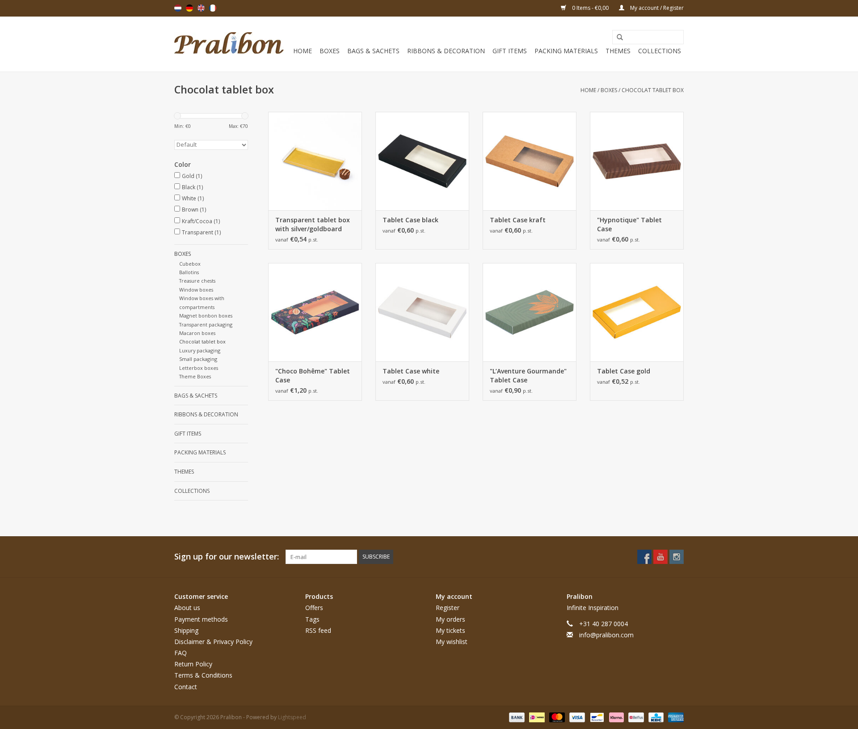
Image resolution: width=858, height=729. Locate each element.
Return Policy (193, 664)
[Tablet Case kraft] (529, 161)
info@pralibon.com (606, 635)
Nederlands (177, 8)
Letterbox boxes (198, 367)
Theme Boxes (195, 376)
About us (187, 607)
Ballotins (189, 272)
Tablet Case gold (623, 371)
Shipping (186, 630)
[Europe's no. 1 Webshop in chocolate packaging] (229, 44)
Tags (312, 619)
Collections (659, 51)
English (201, 8)
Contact (185, 686)
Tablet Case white (411, 371)
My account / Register (656, 8)
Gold (192, 176)
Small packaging (198, 359)
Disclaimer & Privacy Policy (213, 641)
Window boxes (196, 289)
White (193, 198)
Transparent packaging (205, 324)
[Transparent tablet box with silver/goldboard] (315, 161)
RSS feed (318, 630)
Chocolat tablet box (653, 90)
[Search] (616, 37)
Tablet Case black (410, 220)
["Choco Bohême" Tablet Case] (315, 312)
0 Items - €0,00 (590, 8)
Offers (314, 607)
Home (302, 51)
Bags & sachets (373, 51)
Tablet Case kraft (518, 220)
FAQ (180, 652)
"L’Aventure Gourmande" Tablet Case (528, 375)
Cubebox (190, 263)
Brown (194, 209)
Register (447, 607)
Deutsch (189, 8)
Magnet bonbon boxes (205, 315)
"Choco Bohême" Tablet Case (312, 375)
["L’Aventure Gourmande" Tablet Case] (529, 312)
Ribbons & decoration (446, 51)
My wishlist (451, 641)
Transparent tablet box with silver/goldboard (312, 224)
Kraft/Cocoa (201, 221)
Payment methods (201, 619)
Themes (618, 51)
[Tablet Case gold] (637, 312)
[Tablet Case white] (422, 312)
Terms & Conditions (203, 675)
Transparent (201, 232)
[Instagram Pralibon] (676, 557)
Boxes (330, 51)
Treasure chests (197, 280)
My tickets (450, 630)
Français (212, 8)
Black (192, 187)
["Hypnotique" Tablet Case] (637, 161)
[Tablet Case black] (422, 161)
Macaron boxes (197, 333)
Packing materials (566, 51)
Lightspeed (292, 717)
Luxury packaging (199, 350)
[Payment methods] (516, 717)
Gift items (509, 51)
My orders (450, 619)
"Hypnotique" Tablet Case (629, 224)
